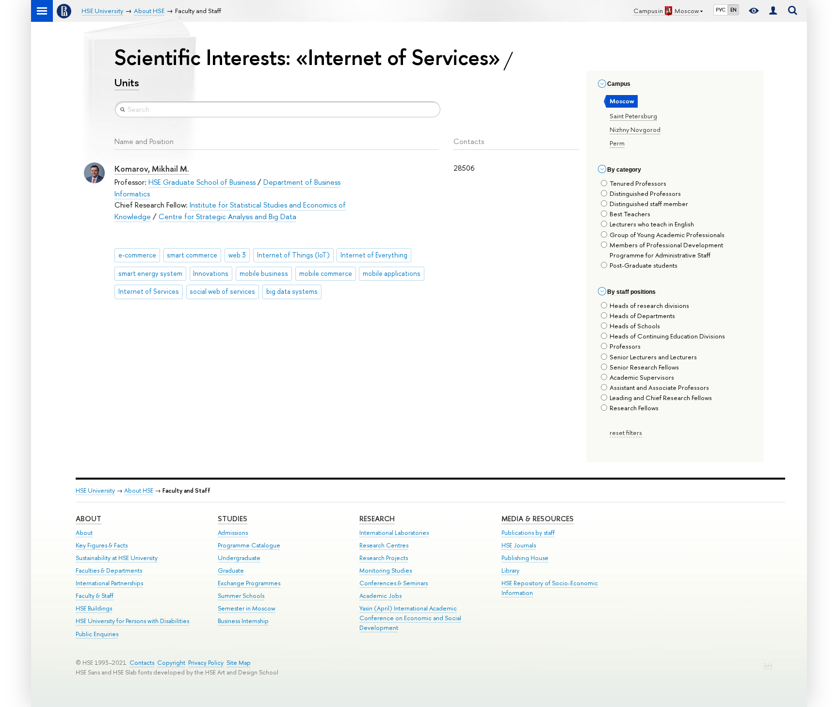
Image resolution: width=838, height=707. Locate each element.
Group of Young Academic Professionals (667, 234)
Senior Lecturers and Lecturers (653, 357)
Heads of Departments (642, 315)
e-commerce (137, 255)
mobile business (264, 273)
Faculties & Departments (109, 570)
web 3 (237, 255)
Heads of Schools (635, 325)
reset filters (626, 432)
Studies (232, 519)
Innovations (210, 273)
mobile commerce (325, 273)
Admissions (233, 533)
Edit (768, 665)
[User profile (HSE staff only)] (773, 11)
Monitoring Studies (385, 570)
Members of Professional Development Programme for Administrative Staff (666, 250)
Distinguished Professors (645, 193)
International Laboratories (394, 533)
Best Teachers (630, 213)
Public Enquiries (97, 634)
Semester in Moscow (246, 608)
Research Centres (383, 545)
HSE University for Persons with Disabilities (132, 621)
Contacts (141, 663)
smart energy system (150, 273)
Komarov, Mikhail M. (151, 168)
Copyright (171, 663)
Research (377, 519)
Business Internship (243, 621)
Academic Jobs (380, 596)
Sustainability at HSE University (117, 558)
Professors (625, 346)
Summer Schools (241, 596)
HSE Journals (518, 545)
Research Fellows (634, 407)
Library (510, 570)
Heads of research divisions (649, 305)
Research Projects (383, 558)
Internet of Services (148, 291)
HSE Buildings (94, 608)
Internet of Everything (373, 255)
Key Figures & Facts (102, 545)
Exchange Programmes (249, 583)
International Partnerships (109, 583)
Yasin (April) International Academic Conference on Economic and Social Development (410, 618)
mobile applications (391, 273)
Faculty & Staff (94, 596)
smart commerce (192, 255)
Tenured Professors (638, 183)
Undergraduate (239, 558)
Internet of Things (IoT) (293, 255)
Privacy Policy (206, 663)
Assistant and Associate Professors (659, 387)
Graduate (231, 570)
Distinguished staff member (649, 203)
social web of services (222, 291)
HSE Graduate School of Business (202, 182)
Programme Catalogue (249, 545)
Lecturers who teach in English (652, 224)
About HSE (138, 490)
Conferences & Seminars (393, 583)
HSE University (95, 490)
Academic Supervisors (642, 377)
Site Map (238, 663)
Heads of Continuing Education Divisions (667, 336)
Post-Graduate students (643, 265)
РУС (720, 9)
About (88, 519)
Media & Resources (537, 519)
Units (126, 82)
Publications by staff (528, 533)
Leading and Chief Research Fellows (661, 397)
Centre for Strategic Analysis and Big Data (227, 216)
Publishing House (524, 558)
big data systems (292, 291)
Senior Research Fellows (644, 367)
